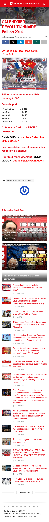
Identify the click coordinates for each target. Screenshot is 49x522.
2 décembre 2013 (8, 37)
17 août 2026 (19, 484)
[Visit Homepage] (24, 3)
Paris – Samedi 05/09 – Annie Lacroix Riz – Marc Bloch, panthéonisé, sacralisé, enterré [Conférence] (29, 351)
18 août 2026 (19, 474)
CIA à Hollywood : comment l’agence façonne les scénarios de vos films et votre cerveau (28, 429)
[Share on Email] (28, 42)
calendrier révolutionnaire (16, 180)
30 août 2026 (10, 238)
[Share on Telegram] (20, 42)
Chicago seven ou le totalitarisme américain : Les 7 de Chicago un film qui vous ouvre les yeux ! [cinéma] (30, 468)
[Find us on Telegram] (21, 506)
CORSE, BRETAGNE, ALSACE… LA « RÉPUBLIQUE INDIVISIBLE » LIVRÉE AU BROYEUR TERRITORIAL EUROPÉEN (29, 454)
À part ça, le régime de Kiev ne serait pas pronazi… (28, 440)
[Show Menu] (5, 3)
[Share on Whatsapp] (36, 42)
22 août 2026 (19, 421)
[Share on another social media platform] (44, 42)
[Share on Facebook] (5, 42)
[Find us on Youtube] (13, 506)
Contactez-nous (9, 516)
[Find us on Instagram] (25, 506)
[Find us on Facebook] (4, 506)
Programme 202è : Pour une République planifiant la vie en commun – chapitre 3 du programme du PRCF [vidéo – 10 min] (24, 233)
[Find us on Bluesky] (34, 506)
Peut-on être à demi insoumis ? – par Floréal (21, 275)
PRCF (30, 180)
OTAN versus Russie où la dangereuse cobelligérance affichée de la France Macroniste (29, 324)
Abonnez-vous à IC (24, 516)
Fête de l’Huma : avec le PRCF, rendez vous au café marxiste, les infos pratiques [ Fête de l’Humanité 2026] (29, 301)
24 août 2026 (19, 330)
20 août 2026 (19, 445)
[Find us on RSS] (17, 506)
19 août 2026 (19, 461)
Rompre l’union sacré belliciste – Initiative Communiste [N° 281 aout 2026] (27, 287)
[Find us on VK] (29, 506)
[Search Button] (44, 3)
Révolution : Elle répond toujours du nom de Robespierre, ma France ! (28, 480)
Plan (34, 516)
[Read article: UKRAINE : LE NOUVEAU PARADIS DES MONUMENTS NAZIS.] (6, 313)
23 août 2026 (19, 369)
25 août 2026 (19, 317)
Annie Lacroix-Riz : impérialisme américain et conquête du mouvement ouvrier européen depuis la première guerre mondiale (29, 414)
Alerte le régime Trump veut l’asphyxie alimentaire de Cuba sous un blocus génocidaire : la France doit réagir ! (29, 337)
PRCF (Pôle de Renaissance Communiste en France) (22, 514)
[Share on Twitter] (13, 42)
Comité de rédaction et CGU (14, 511)
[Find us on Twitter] (9, 506)
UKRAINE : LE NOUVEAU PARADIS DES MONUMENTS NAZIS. (28, 312)
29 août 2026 (10, 267)
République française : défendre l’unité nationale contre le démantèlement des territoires (23, 262)
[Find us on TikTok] (38, 506)
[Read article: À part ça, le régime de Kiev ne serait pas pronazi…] (6, 441)
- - (25, 198)
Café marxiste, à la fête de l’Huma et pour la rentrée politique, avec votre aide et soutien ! (30, 364)
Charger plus (24, 492)
